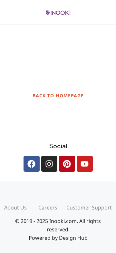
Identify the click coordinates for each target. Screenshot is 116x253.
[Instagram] (49, 164)
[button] (88, 12)
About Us (21, 207)
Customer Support (89, 207)
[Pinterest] (67, 164)
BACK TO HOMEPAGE (58, 95)
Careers (52, 207)
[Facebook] (32, 164)
